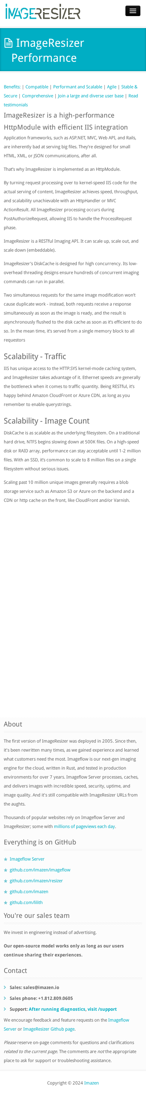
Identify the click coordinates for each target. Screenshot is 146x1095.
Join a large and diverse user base (91, 95)
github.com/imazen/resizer (36, 880)
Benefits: (13, 87)
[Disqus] (73, 612)
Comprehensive (37, 95)
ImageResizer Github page (48, 1029)
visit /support (102, 1009)
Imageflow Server (27, 859)
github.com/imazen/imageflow (40, 870)
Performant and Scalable (77, 87)
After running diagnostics (57, 1009)
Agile (111, 87)
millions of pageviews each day (84, 826)
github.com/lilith (26, 902)
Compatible (36, 87)
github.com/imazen (29, 891)
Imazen (91, 1083)
